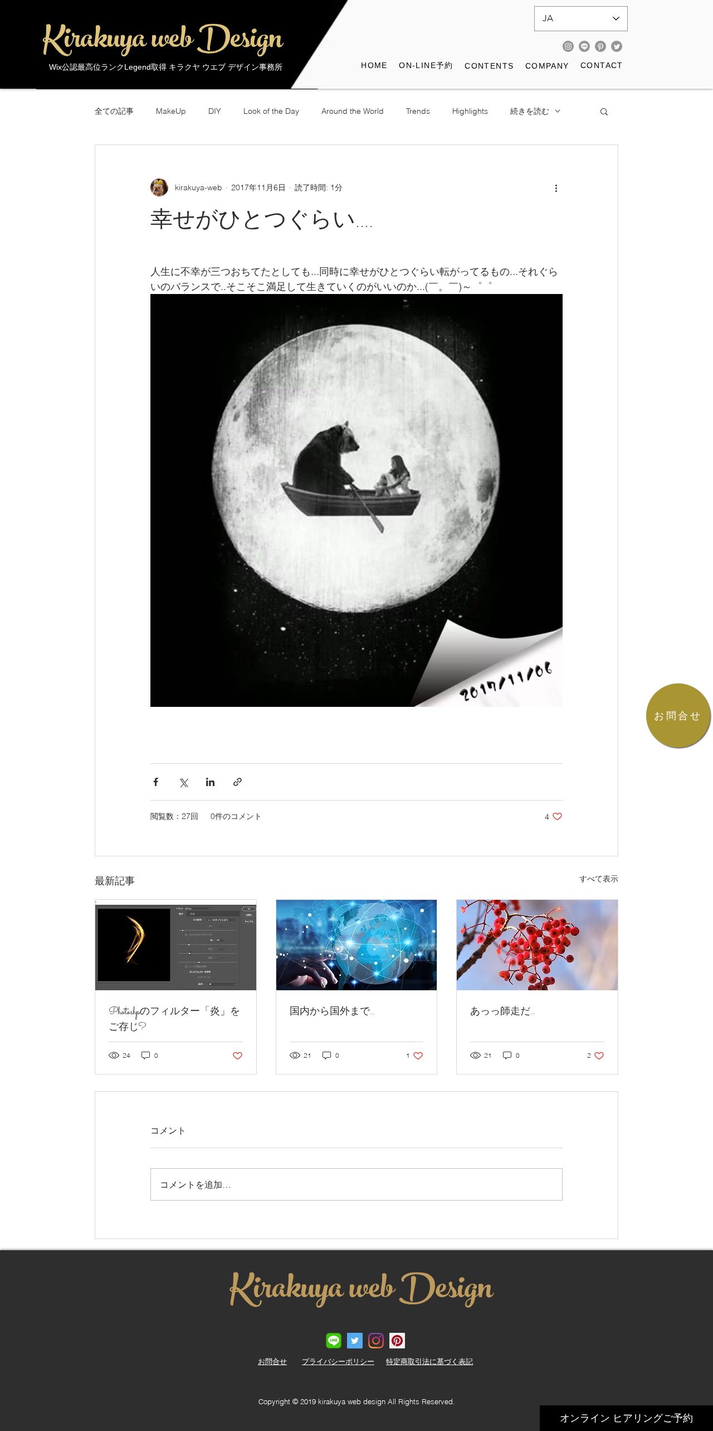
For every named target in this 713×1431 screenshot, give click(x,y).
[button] (489, 66)
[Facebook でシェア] (155, 782)
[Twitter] (616, 46)
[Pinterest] (600, 46)
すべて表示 (598, 879)
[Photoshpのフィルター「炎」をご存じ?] (175, 945)
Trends (418, 111)
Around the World (352, 111)
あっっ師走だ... (502, 1012)
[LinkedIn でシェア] (210, 782)
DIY (214, 111)
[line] (333, 1340)
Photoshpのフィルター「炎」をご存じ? (174, 1020)
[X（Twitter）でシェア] (183, 782)
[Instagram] (568, 46)
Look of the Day (271, 111)
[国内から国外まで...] (356, 945)
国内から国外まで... (332, 1012)
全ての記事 (114, 111)
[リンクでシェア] (237, 782)
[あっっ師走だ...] (537, 945)
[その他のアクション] (556, 187)
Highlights (470, 111)
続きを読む (529, 111)
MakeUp (171, 111)
